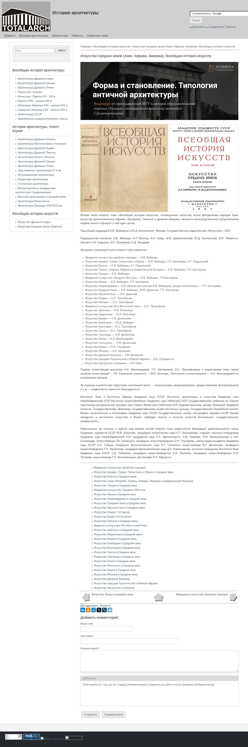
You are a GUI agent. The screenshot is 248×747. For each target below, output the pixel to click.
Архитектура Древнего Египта (36, 139)
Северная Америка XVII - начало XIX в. (43, 109)
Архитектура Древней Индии (36, 148)
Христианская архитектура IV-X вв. (40, 170)
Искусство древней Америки (112, 578)
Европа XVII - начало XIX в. (35, 100)
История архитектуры (75, 13)
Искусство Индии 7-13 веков (112, 512)
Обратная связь (97, 35)
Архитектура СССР (30, 114)
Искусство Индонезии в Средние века (118, 534)
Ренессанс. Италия (30, 91)
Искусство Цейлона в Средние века (116, 529)
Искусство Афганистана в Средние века (119, 507)
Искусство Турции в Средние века (115, 485)
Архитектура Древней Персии (36, 152)
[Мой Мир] (93, 610)
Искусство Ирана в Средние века (115, 494)
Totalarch (9, 35)
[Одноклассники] (88, 610)
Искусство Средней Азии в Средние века (120, 503)
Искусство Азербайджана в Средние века (120, 498)
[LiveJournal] (104, 610)
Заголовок (86, 635)
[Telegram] (110, 610)
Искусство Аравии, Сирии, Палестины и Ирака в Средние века (133, 472)
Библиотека (60, 35)
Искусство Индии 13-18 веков (112, 516)
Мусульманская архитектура (36, 174)
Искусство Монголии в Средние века (117, 565)
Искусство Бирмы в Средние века (115, 538)
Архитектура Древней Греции (36, 83)
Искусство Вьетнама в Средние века (117, 547)
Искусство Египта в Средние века (115, 476)
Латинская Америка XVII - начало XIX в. (43, 105)
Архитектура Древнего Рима (36, 87)
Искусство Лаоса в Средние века (115, 552)
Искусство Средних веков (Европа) (40, 226)
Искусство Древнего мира (34, 222)
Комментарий (90, 648)
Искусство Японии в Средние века (116, 574)
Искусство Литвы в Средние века (112, 594)
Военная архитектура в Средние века (42, 196)
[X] (99, 610)
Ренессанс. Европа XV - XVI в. (37, 96)
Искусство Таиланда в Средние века (117, 556)
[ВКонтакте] (82, 610)
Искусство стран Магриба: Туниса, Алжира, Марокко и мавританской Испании (143, 480)
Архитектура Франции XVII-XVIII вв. (40, 205)
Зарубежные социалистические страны (43, 118)
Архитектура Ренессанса (33, 201)
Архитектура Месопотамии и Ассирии (42, 143)
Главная (85, 46)
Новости (77, 35)
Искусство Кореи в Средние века (115, 569)
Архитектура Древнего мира (35, 78)
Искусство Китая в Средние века (114, 561)
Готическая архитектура (33, 183)
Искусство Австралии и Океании (114, 587)
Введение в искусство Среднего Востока (119, 489)
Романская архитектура (33, 179)
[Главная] (26, 16)
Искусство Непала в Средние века (116, 521)
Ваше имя (86, 623)
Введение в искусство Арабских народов (120, 467)
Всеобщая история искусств (112, 46)
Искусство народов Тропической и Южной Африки (126, 583)
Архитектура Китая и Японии (36, 156)
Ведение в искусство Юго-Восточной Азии (120, 525)
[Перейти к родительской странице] (158, 597)
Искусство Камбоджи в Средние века (117, 543)
